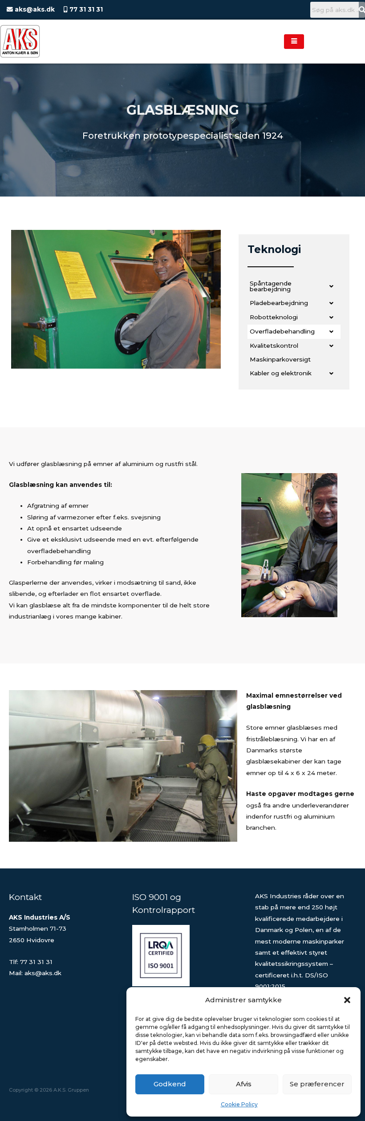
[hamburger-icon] (294, 41)
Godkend (170, 1084)
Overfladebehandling (282, 331)
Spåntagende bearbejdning (271, 286)
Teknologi (274, 249)
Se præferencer (317, 1084)
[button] (347, 1000)
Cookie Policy (239, 1104)
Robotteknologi (274, 317)
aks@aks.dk (34, 9)
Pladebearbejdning (279, 302)
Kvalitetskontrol (274, 345)
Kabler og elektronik (281, 373)
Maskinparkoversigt (280, 359)
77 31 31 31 (85, 9)
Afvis (243, 1084)
